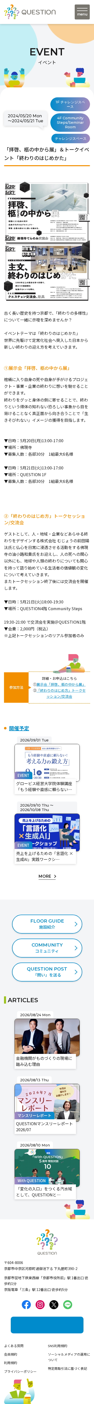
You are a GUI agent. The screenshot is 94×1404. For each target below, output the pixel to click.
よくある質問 (14, 1345)
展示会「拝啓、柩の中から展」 (61, 684)
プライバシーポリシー (20, 1371)
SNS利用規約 (57, 1345)
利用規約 (10, 1362)
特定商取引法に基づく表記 (67, 1368)
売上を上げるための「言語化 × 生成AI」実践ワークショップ (46, 808)
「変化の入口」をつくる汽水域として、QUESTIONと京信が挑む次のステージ (47, 1151)
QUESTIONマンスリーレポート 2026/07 (45, 1083)
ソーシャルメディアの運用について (69, 1357)
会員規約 (10, 1354)
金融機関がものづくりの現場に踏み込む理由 (47, 1017)
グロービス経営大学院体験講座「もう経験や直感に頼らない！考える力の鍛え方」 (47, 746)
